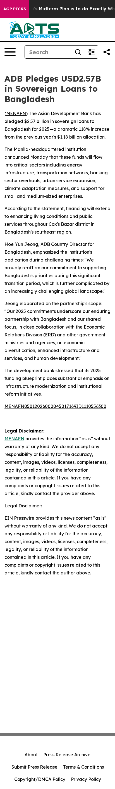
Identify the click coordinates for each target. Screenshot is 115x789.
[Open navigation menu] (10, 52)
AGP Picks (14, 8)
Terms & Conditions (83, 767)
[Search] (78, 52)
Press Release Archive (66, 754)
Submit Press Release (34, 767)
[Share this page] (107, 52)
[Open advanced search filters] (91, 52)
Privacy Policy (86, 779)
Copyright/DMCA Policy (39, 779)
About (31, 754)
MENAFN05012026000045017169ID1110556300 (55, 406)
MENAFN (16, 113)
